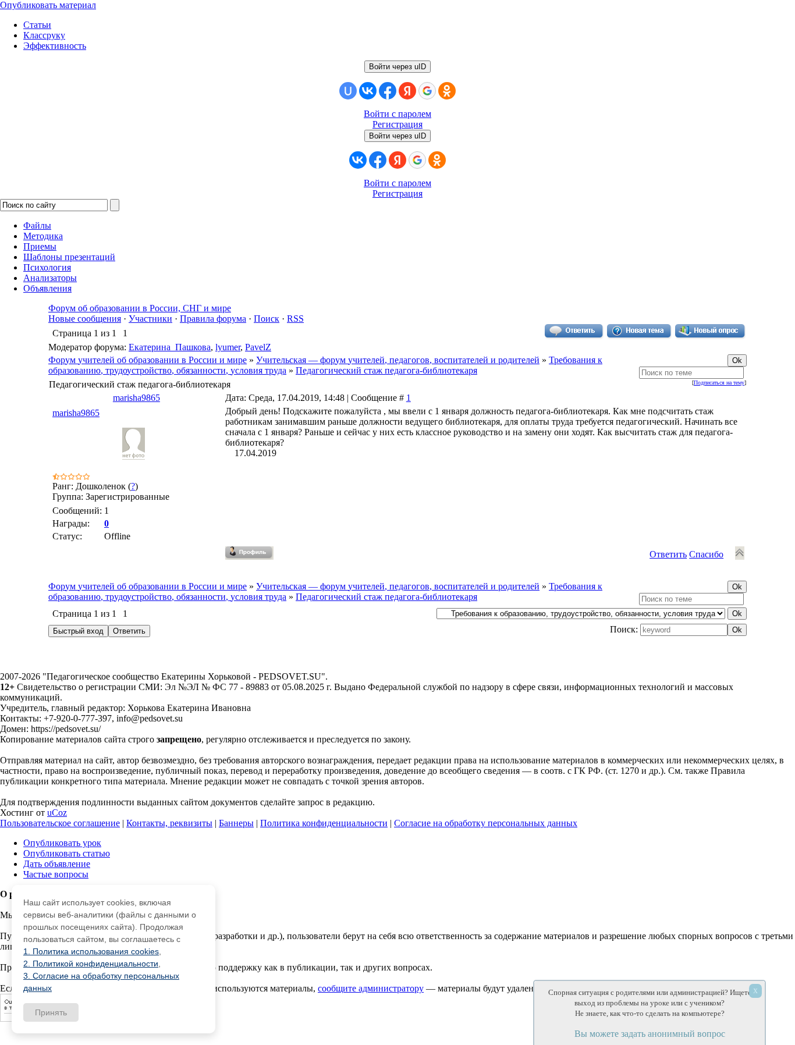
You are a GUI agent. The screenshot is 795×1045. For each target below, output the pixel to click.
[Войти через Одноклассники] (447, 90)
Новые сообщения (84, 319)
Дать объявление (56, 864)
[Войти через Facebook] (387, 90)
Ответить (668, 554)
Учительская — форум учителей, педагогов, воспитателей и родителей (398, 360)
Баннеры (236, 823)
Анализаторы (50, 278)
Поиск (266, 319)
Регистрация (397, 124)
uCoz (57, 812)
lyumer (227, 347)
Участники (150, 319)
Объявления (47, 288)
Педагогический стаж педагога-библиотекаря (386, 370)
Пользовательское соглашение (60, 823)
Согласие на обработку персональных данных (485, 823)
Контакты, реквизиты (169, 823)
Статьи (37, 25)
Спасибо (706, 554)
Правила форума (213, 319)
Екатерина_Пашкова (170, 347)
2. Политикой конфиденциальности (90, 963)
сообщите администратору (371, 988)
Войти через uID (397, 66)
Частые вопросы (55, 874)
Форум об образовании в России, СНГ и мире (139, 308)
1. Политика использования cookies (91, 951)
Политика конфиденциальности (324, 823)
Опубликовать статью (66, 853)
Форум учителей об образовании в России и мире (147, 360)
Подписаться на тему (719, 382)
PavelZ (258, 347)
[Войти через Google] (427, 90)
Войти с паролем (397, 114)
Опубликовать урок (62, 843)
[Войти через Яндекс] (407, 90)
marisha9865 (136, 398)
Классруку (44, 35)
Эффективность (54, 46)
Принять (51, 1012)
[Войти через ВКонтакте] (368, 90)
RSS (295, 319)
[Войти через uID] (348, 90)
